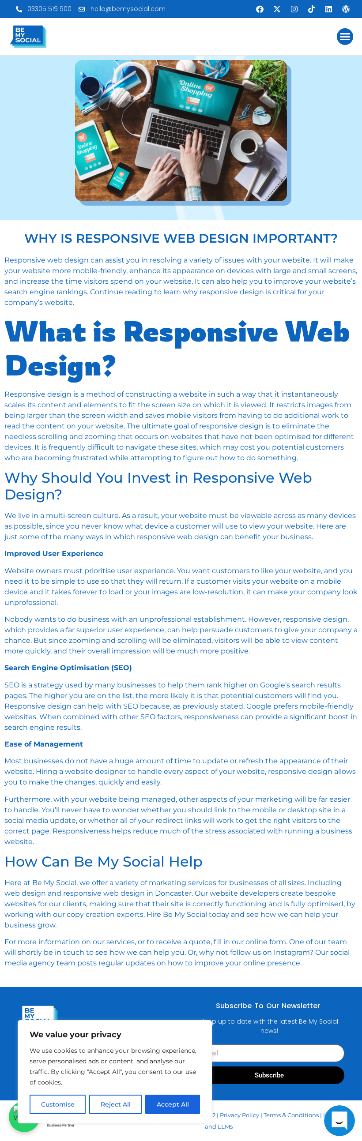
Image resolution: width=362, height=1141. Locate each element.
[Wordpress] (345, 9)
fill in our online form (249, 942)
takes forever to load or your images (115, 592)
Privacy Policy (239, 1114)
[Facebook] (259, 9)
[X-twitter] (276, 9)
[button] (345, 36)
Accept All (173, 1104)
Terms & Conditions (291, 1114)
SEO (11, 685)
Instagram (291, 952)
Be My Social (53, 882)
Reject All (116, 1104)
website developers (245, 893)
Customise (58, 1104)
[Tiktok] (311, 9)
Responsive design (38, 394)
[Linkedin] (328, 9)
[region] (115, 1071)
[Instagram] (294, 9)
